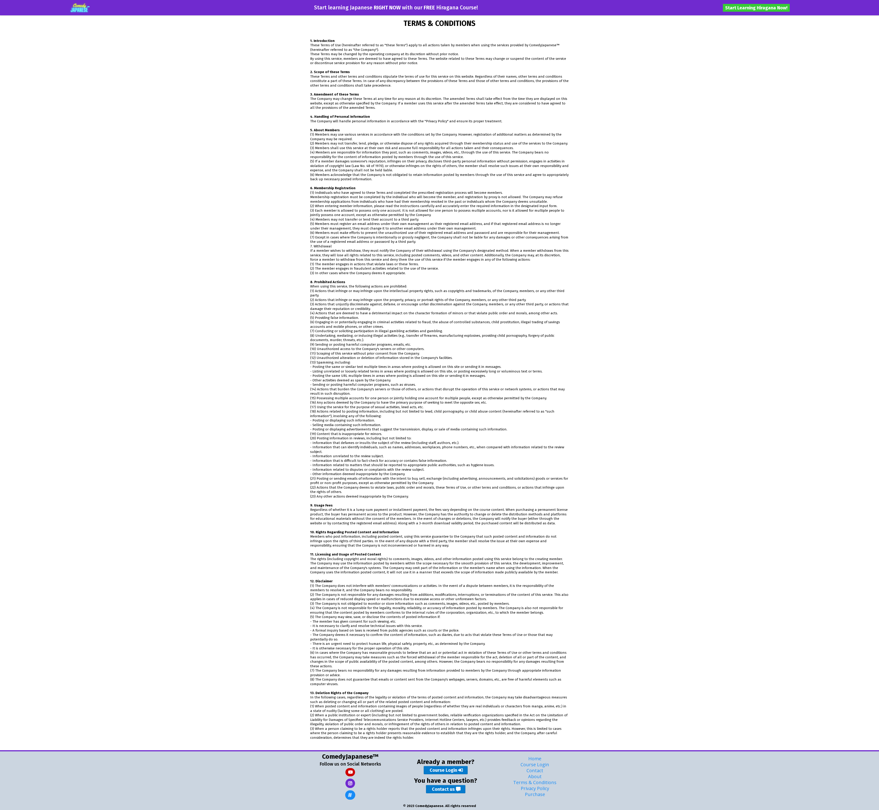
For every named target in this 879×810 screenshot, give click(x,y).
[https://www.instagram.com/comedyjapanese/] (350, 783)
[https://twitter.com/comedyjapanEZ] (350, 795)
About (535, 776)
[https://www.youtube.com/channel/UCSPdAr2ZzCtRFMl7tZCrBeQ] (350, 772)
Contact (534, 770)
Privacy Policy (535, 788)
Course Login (535, 764)
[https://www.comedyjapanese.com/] (79, 8)
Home (534, 758)
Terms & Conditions (534, 782)
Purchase (535, 794)
